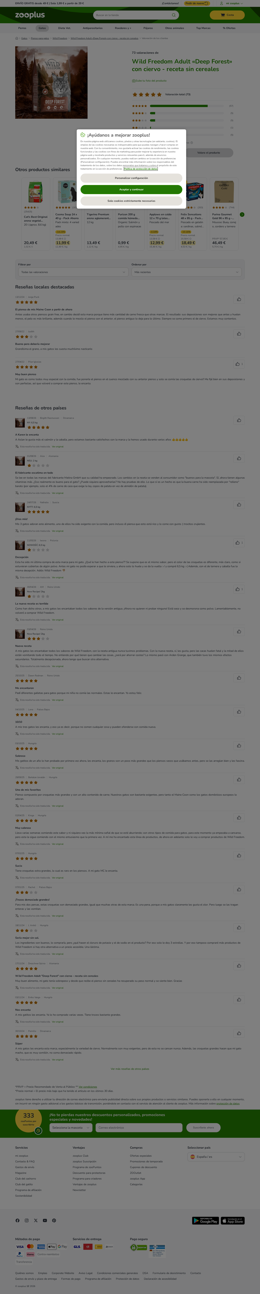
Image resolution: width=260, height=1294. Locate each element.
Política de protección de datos (140, 168)
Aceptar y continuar (131, 189)
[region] (131, 169)
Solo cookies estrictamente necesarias (131, 201)
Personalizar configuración (131, 178)
